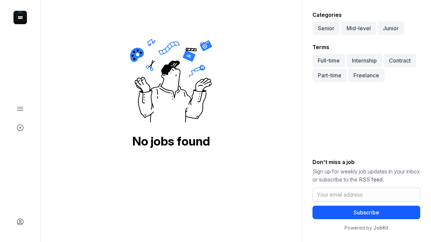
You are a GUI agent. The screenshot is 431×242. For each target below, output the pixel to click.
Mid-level (358, 28)
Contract (400, 60)
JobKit (381, 228)
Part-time (329, 75)
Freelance (366, 75)
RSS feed (371, 179)
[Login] (20, 221)
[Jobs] (20, 108)
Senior (326, 28)
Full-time (329, 60)
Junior (391, 28)
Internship (364, 60)
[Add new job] (20, 127)
